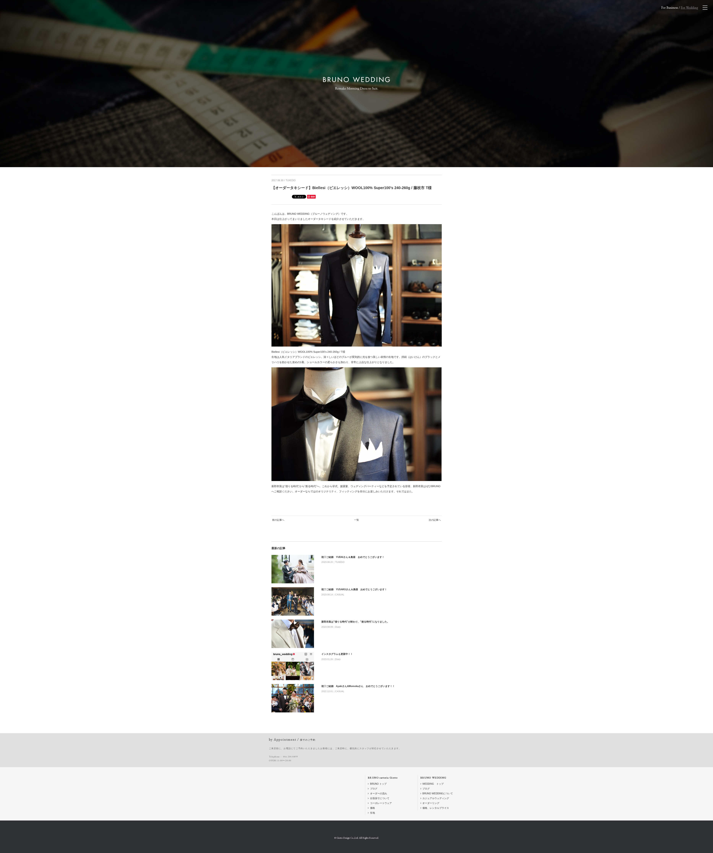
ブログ (373, 788)
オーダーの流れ (378, 793)
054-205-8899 (290, 756)
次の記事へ (435, 520)
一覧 (356, 520)
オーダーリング (430, 803)
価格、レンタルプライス (435, 808)
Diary (338, 627)
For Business (669, 7)
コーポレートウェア (381, 803)
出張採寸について (379, 798)
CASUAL (339, 594)
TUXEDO (291, 180)
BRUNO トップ (378, 783)
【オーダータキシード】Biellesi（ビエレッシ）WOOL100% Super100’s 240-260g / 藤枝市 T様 (351, 188)
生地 (372, 812)
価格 (372, 808)
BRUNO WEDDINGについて (437, 793)
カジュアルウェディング (435, 798)
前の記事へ (278, 520)
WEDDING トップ (433, 783)
